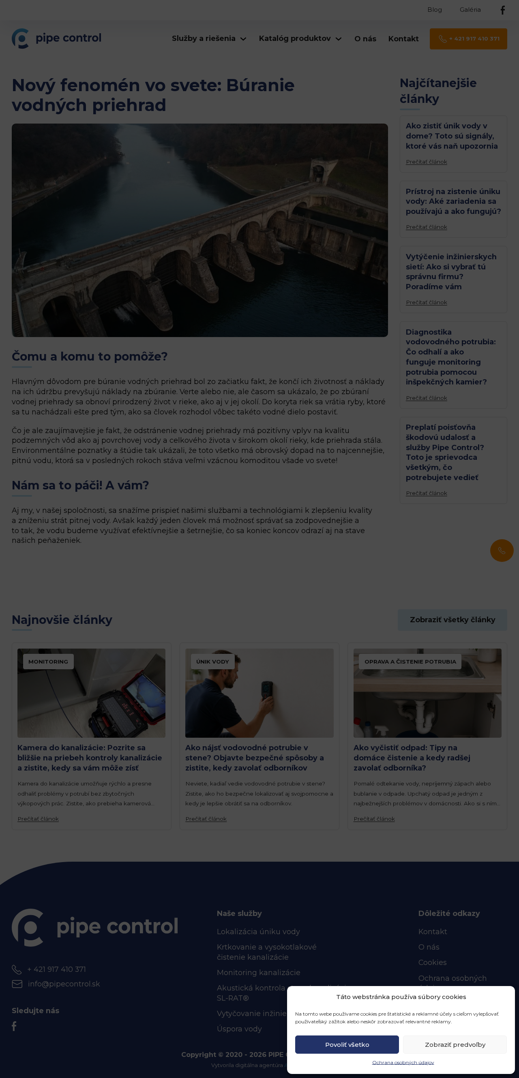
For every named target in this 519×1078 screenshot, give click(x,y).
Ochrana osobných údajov (403, 1062)
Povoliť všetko (347, 1044)
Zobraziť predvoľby (455, 1044)
